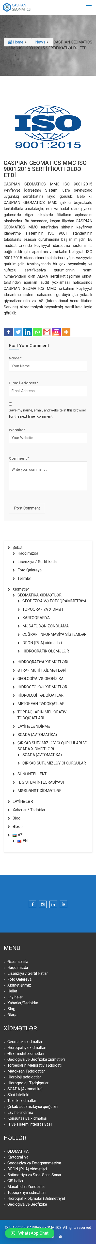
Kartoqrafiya (17, 1157)
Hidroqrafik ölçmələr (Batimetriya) (36, 1198)
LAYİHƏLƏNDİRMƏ (33, 726)
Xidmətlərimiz (19, 985)
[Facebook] (8, 332)
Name (15, 358)
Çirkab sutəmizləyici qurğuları (32, 1106)
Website (17, 429)
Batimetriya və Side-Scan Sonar (34, 1175)
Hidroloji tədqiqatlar (24, 1077)
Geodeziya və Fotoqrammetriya (34, 1163)
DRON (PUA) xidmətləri (42, 642)
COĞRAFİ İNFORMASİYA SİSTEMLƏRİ (54, 634)
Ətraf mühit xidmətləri (25, 1053)
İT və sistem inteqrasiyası (29, 1124)
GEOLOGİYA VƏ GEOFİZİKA (40, 678)
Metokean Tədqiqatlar (26, 1071)
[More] (66, 332)
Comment (19, 458)
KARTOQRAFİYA (36, 617)
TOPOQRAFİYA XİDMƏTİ (43, 609)
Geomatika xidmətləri (25, 1041)
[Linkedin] (27, 332)
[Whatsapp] (37, 332)
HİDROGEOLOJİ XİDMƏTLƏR (42, 687)
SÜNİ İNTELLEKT (32, 774)
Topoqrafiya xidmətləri (26, 1192)
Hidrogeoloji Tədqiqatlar (27, 1083)
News (40, 42)
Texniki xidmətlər (21, 1100)
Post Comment (27, 508)
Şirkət (17, 547)
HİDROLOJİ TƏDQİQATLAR (40, 695)
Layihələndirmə (20, 1112)
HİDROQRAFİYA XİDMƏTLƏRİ (42, 662)
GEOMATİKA (18, 1151)
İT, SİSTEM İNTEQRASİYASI (40, 782)
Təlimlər (24, 578)
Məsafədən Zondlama (26, 1186)
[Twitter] (18, 332)
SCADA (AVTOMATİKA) (37, 734)
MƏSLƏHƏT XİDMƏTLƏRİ (40, 790)
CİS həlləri (15, 1180)
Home (17, 42)
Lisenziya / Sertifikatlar (37, 561)
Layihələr (15, 997)
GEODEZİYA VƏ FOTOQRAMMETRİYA (54, 601)
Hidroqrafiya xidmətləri (26, 1047)
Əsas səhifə (17, 961)
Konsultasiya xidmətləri (27, 1118)
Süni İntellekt (18, 1094)
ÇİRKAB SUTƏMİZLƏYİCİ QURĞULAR (54, 763)
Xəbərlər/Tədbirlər (22, 1003)
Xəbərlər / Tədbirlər (29, 809)
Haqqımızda (27, 553)
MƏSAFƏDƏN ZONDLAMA (45, 626)
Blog (11, 1008)
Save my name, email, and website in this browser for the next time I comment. (47, 413)
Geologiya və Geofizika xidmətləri (36, 1059)
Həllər (12, 991)
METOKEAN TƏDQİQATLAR (40, 703)
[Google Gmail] (47, 332)
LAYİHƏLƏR (23, 801)
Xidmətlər (21, 589)
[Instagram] (56, 332)
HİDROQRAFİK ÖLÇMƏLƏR (45, 651)
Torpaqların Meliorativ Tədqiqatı (34, 1065)
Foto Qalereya (29, 570)
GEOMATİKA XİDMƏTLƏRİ (40, 595)
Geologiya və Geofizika (27, 1204)
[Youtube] (63, 904)
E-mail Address (23, 383)
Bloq (16, 818)
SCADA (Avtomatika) (25, 1089)
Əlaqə (17, 826)
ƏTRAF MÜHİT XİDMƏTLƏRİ (41, 670)
